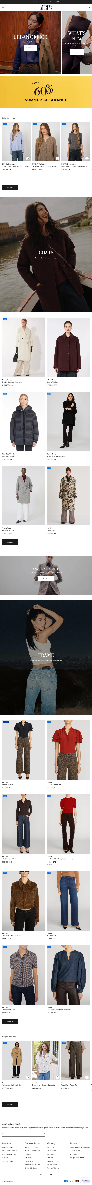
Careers (50, 1158)
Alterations (73, 1154)
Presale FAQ (29, 1161)
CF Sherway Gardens (9, 1151)
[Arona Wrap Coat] (23, 495)
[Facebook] (46, 1174)
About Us (50, 1147)
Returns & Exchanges (32, 1151)
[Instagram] (41, 1174)
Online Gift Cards (31, 1168)
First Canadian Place (9, 1154)
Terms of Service (53, 1168)
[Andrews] (46, 7)
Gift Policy (28, 1158)
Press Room (51, 1151)
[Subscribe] (42, 1133)
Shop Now (10, 542)
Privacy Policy (52, 1165)
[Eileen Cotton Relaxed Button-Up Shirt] (46, 1060)
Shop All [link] (10, 187)
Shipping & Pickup (31, 1147)
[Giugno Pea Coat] (68, 347)
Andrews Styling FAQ (32, 1165)
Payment (28, 1154)
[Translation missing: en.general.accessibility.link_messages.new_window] (46, 92)
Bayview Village (7, 1147)
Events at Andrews (53, 1161)
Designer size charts (77, 1158)
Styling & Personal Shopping (80, 1147)
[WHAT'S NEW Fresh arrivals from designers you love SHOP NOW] (77, 14)
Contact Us (51, 1154)
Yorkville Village (7, 1161)
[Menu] (5, 7)
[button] (81, 7)
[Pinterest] (50, 1174)
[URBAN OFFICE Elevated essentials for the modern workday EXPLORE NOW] (30, 14)
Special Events (75, 1151)
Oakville (5, 1158)
